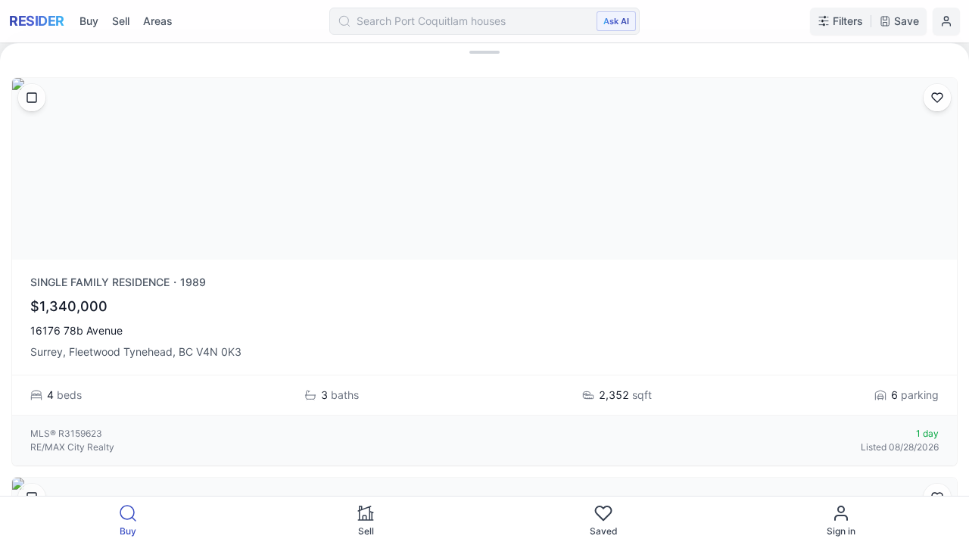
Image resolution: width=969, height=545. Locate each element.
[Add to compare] (31, 97)
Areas (158, 20)
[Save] (937, 97)
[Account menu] (946, 21)
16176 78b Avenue (76, 330)
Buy (88, 20)
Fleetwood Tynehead (121, 351)
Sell (120, 20)
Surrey (46, 351)
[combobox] (484, 21)
